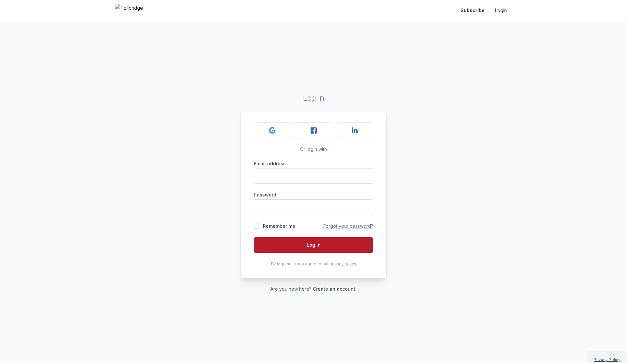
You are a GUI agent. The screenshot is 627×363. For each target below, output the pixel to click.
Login (501, 10)
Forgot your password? (348, 226)
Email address (270, 163)
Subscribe (472, 10)
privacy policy (343, 263)
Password (265, 194)
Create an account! (335, 289)
